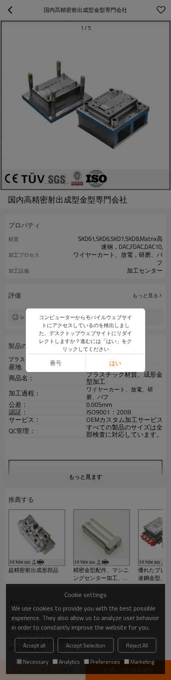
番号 (56, 363)
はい (115, 363)
